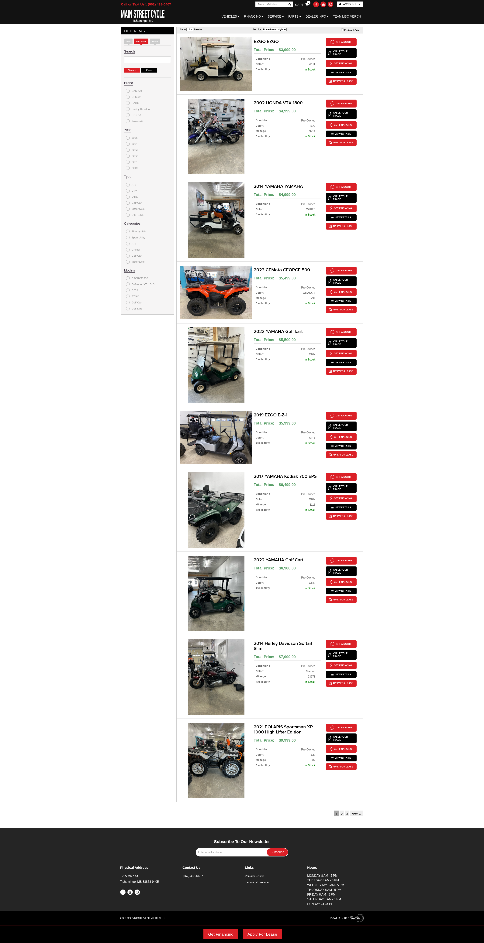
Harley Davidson (141, 109)
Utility (135, 196)
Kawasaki (137, 121)
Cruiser (136, 249)
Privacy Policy (254, 876)
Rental (155, 41)
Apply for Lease (343, 81)
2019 (135, 167)
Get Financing (220, 934)
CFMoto (136, 96)
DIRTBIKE (138, 214)
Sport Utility (138, 237)
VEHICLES (230, 16)
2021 (135, 161)
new (128, 41)
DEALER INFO (316, 16)
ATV (134, 184)
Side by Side (139, 231)
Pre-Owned (141, 41)
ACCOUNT (349, 4)
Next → (356, 813)
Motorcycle (138, 208)
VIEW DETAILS (343, 72)
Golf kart (137, 308)
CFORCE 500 (140, 278)
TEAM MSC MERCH (347, 16)
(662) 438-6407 (192, 876)
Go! (289, 4)
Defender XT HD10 (143, 284)
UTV (134, 190)
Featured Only (351, 30)
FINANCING (252, 16)
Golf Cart (137, 202)
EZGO (135, 102)
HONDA (136, 115)
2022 (135, 155)
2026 (135, 137)
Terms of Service (257, 882)
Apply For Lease (262, 934)
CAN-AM (137, 90)
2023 (135, 149)
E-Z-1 (135, 290)
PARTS (293, 16)
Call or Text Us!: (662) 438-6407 (146, 4)
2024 (135, 143)
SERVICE (275, 16)
